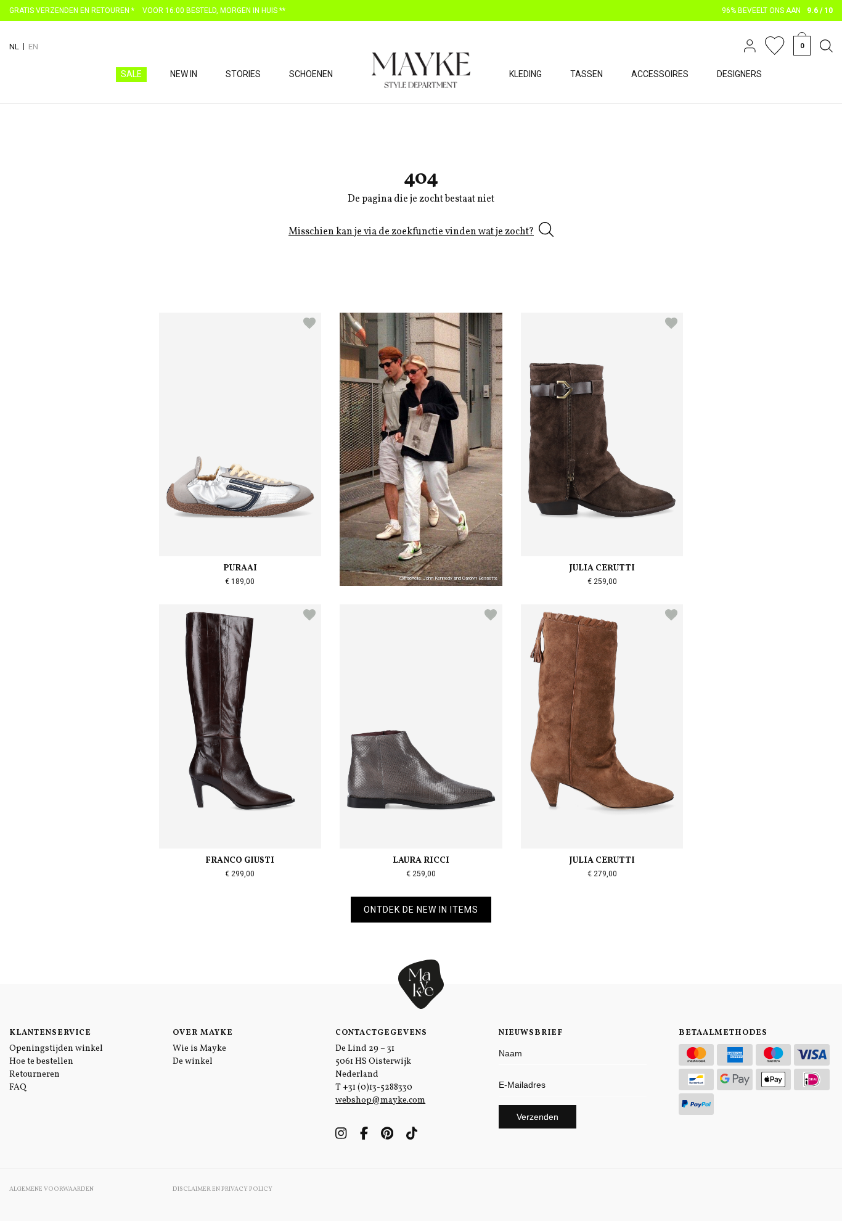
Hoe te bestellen (41, 1061)
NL (14, 46)
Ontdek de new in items (421, 910)
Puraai (240, 568)
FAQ (18, 1087)
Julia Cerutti (602, 568)
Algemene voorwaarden (51, 1189)
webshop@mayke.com (380, 1100)
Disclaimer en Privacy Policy (222, 1189)
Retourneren (34, 1074)
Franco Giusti (239, 860)
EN (33, 46)
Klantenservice (50, 1032)
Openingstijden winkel (56, 1048)
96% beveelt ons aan (777, 10)
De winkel (193, 1061)
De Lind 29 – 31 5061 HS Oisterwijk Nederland (373, 1061)
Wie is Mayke (199, 1048)
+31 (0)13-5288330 (377, 1087)
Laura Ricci (421, 860)
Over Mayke (203, 1032)
